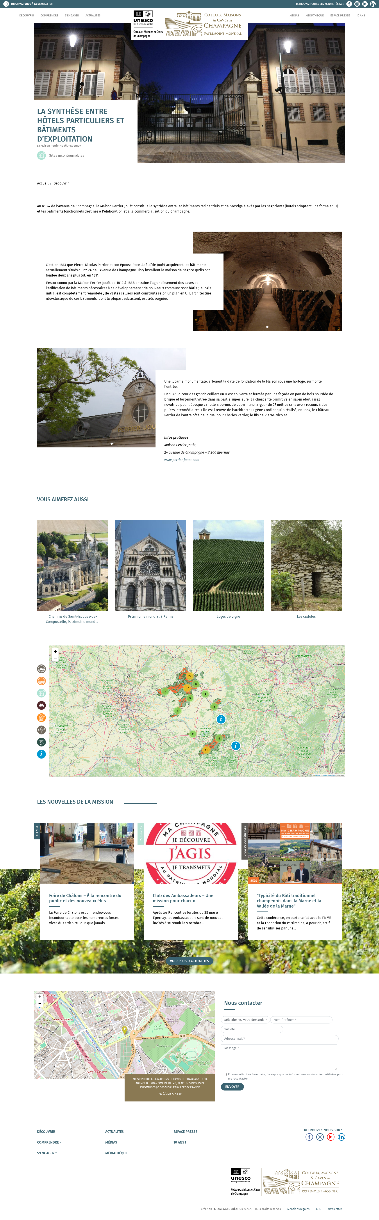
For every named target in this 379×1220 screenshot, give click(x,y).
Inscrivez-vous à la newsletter (31, 3)
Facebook (349, 4)
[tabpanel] (267, 281)
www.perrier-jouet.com (181, 460)
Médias (294, 15)
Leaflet (317, 775)
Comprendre (49, 15)
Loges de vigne (228, 616)
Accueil (43, 183)
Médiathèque (315, 15)
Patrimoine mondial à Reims (150, 616)
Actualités (93, 15)
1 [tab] (267, 327)
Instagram (357, 4)
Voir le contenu (87, 912)
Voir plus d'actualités (189, 961)
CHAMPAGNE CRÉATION (228, 1209)
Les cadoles (306, 616)
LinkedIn (373, 4)
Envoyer (232, 1087)
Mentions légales (298, 1209)
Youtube (365, 4)
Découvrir (26, 15)
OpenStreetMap (329, 775)
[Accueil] (189, 24)
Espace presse (340, 15)
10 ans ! (361, 15)
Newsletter (335, 1209)
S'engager (72, 15)
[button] (221, 719)
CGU (318, 1209)
